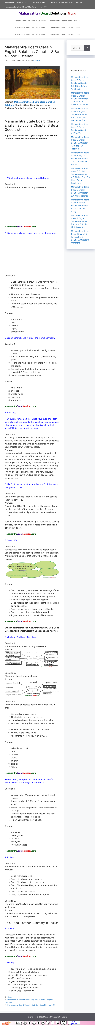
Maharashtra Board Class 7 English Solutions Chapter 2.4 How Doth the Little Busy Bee (80, 221)
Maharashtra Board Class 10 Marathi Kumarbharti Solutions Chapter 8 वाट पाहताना (80, 237)
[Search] (87, 48)
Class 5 (10, 997)
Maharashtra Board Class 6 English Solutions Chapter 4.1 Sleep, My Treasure (80, 143)
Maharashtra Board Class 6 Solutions (30, 34)
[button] (47, 1023)
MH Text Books (63, 1023)
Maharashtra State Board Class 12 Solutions (66, 2)
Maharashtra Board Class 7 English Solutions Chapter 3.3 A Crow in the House (80, 159)
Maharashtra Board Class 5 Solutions (65, 34)
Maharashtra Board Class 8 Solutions (30, 28)
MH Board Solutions (18, 1023)
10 (47, 1022)
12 (57, 1022)
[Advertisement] (32, 159)
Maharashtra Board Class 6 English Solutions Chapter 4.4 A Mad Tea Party (80, 206)
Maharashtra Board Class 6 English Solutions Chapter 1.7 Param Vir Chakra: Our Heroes (80, 99)
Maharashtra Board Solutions (55, 1017)
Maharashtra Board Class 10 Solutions (30, 21)
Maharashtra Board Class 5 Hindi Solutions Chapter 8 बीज (31, 1005)
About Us (44, 7)
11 (53, 1022)
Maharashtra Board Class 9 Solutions (65, 21)
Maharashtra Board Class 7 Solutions (65, 28)
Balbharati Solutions (39, 2)
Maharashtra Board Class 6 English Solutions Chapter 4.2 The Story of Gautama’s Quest (80, 114)
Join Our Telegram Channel (73, 1023)
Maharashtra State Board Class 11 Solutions (20, 7)
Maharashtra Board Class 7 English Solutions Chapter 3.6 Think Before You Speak (80, 83)
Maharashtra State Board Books (16, 2)
